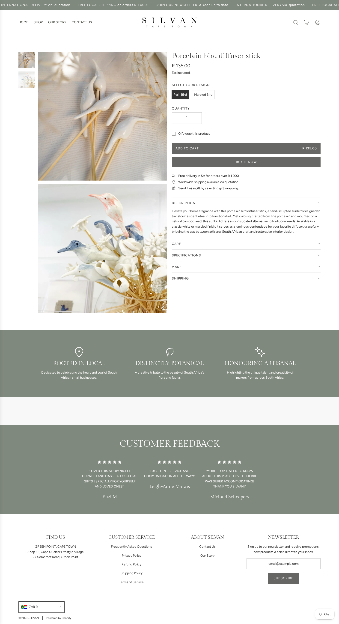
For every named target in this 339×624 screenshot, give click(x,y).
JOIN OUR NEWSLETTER (169, 5)
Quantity (181, 108)
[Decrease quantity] (177, 118)
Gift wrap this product (194, 134)
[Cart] (306, 22)
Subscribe (283, 578)
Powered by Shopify (58, 618)
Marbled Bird (203, 95)
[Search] (295, 22)
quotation (55, 5)
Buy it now (246, 162)
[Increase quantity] (196, 118)
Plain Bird (180, 95)
